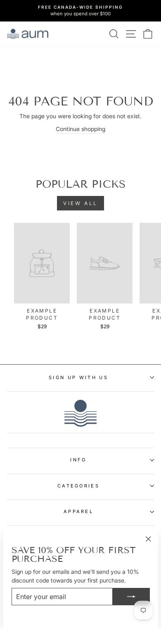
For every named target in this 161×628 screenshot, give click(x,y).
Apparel (78, 511)
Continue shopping (80, 129)
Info (78, 460)
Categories (78, 486)
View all (80, 203)
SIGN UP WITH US (78, 377)
